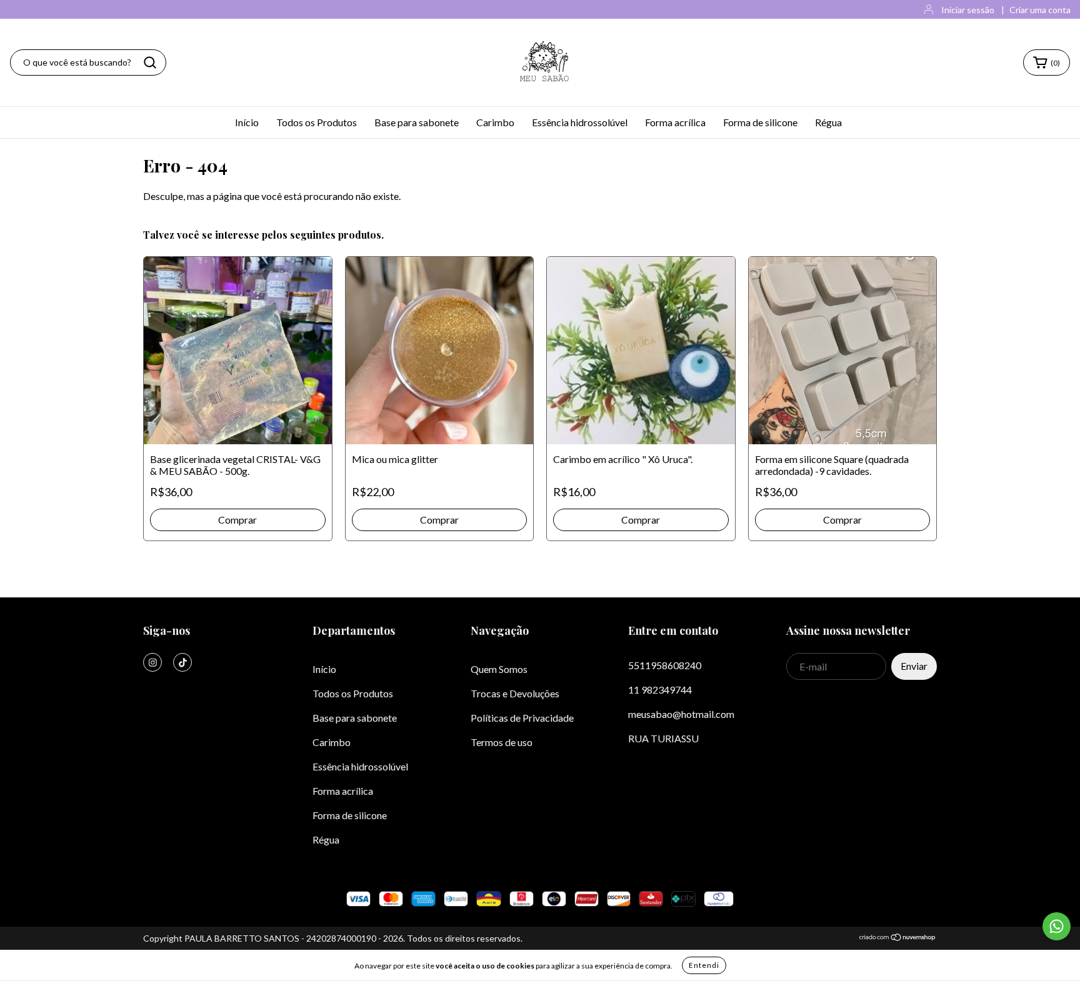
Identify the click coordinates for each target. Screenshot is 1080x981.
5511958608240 (664, 665)
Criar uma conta (1040, 9)
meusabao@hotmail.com (681, 714)
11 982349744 (660, 689)
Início (247, 122)
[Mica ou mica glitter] (440, 351)
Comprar (439, 519)
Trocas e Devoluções (515, 693)
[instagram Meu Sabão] (152, 662)
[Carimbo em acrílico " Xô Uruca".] (641, 351)
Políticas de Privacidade (522, 718)
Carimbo (495, 122)
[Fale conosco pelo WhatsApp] (1056, 926)
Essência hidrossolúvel (580, 122)
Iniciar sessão (967, 9)
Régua (828, 122)
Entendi (704, 965)
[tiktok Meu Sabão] (182, 662)
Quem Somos (499, 669)
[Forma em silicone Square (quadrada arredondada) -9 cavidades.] (843, 351)
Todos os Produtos (316, 122)
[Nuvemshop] (898, 938)
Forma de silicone (760, 122)
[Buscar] (150, 62)
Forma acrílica (675, 122)
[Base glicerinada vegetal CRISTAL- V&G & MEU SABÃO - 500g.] (238, 351)
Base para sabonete (416, 122)
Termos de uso (501, 742)
